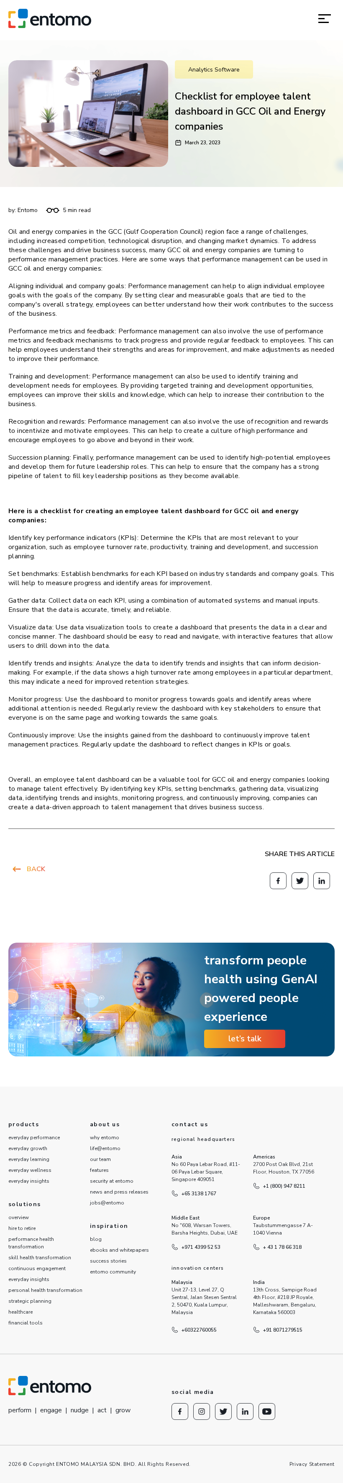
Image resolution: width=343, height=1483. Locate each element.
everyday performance (34, 1137)
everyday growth (27, 1148)
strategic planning (29, 1301)
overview (18, 1217)
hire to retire (22, 1228)
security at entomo (111, 1181)
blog (96, 1239)
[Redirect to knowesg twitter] (300, 880)
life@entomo (105, 1148)
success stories (108, 1261)
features (99, 1170)
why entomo (104, 1137)
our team (100, 1159)
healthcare (20, 1312)
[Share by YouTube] (267, 1411)
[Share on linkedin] (321, 880)
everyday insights (28, 1181)
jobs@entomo (107, 1202)
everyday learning (28, 1159)
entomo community (113, 1271)
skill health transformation (39, 1257)
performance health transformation (31, 1243)
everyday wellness (29, 1170)
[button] (325, 18)
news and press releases (119, 1192)
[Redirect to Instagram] (201, 1411)
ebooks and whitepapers (119, 1250)
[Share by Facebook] (278, 880)
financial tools (25, 1322)
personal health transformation (45, 1290)
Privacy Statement (312, 1464)
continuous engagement (37, 1268)
